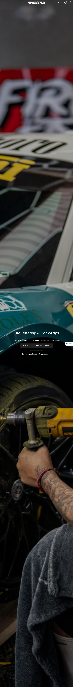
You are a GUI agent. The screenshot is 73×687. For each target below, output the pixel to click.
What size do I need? (42, 346)
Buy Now (26, 346)
